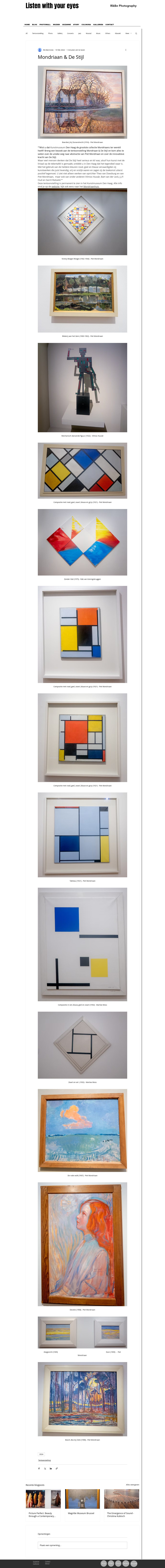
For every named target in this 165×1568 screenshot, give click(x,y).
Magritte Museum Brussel (81, 1513)
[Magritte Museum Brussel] (82, 1499)
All (26, 33)
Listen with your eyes (52, 5)
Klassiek (118, 33)
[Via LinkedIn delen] (51, 1468)
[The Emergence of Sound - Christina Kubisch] (121, 1499)
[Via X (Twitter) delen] (45, 1468)
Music (98, 33)
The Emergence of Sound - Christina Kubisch (120, 1515)
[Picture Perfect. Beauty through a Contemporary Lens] (43, 1499)
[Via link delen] (57, 1468)
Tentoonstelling (37, 33)
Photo (50, 33)
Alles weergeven (132, 1485)
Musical (88, 33)
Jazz (79, 33)
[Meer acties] (125, 49)
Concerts (70, 33)
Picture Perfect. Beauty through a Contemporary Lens (41, 1515)
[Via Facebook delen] (39, 1468)
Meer (127, 33)
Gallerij (59, 33)
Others (107, 33)
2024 (41, 1454)
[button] (136, 33)
